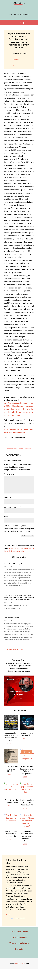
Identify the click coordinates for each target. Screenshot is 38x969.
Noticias (16, 59)
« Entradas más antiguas (13, 649)
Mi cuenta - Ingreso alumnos (19, 14)
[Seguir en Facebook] (17, 8)
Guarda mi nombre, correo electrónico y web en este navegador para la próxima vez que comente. (19, 528)
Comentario (9, 474)
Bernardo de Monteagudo (13, 564)
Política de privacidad (19, 931)
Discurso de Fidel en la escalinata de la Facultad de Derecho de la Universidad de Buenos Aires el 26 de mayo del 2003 (19, 597)
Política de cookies (19, 937)
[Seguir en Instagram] (12, 8)
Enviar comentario (27, 536)
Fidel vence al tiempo (11, 618)
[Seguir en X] (8, 8)
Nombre (8, 497)
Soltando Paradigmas (20, 963)
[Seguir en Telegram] (29, 8)
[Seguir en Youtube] (21, 8)
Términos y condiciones (19, 943)
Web (6, 516)
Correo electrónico (12, 507)
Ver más (9, 914)
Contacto (19, 949)
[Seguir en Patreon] (25, 8)
